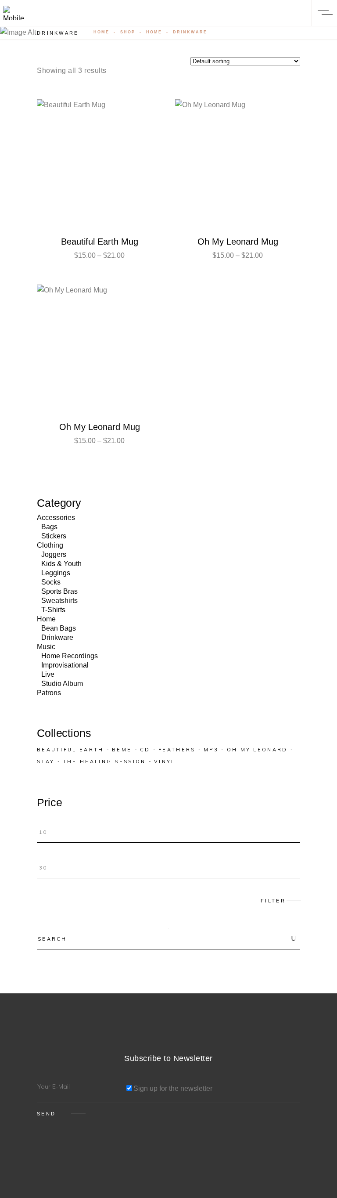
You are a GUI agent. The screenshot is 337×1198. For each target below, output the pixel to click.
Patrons (49, 692)
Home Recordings (69, 656)
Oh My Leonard (257, 750)
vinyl (165, 761)
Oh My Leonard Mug (237, 241)
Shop (127, 32)
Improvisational (65, 665)
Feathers (176, 750)
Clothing (50, 545)
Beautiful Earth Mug (99, 241)
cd (145, 750)
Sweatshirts (59, 600)
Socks (51, 582)
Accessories (56, 517)
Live (47, 674)
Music (46, 646)
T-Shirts (53, 609)
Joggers (53, 554)
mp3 (211, 750)
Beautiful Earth (70, 750)
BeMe (122, 750)
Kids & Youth (61, 563)
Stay (45, 761)
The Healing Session (104, 761)
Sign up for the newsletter (172, 1088)
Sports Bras (59, 591)
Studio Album (62, 683)
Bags (49, 526)
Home (101, 32)
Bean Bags (58, 628)
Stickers (53, 536)
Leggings (55, 573)
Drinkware (57, 637)
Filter (273, 900)
